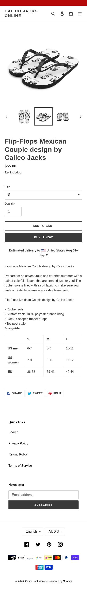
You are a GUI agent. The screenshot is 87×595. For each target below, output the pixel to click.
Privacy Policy (18, 443)
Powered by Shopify (60, 581)
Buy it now (43, 237)
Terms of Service (20, 465)
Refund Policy (18, 454)
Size (7, 187)
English (31, 531)
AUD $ (54, 531)
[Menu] (79, 13)
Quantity (10, 203)
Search (13, 432)
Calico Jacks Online (21, 13)
